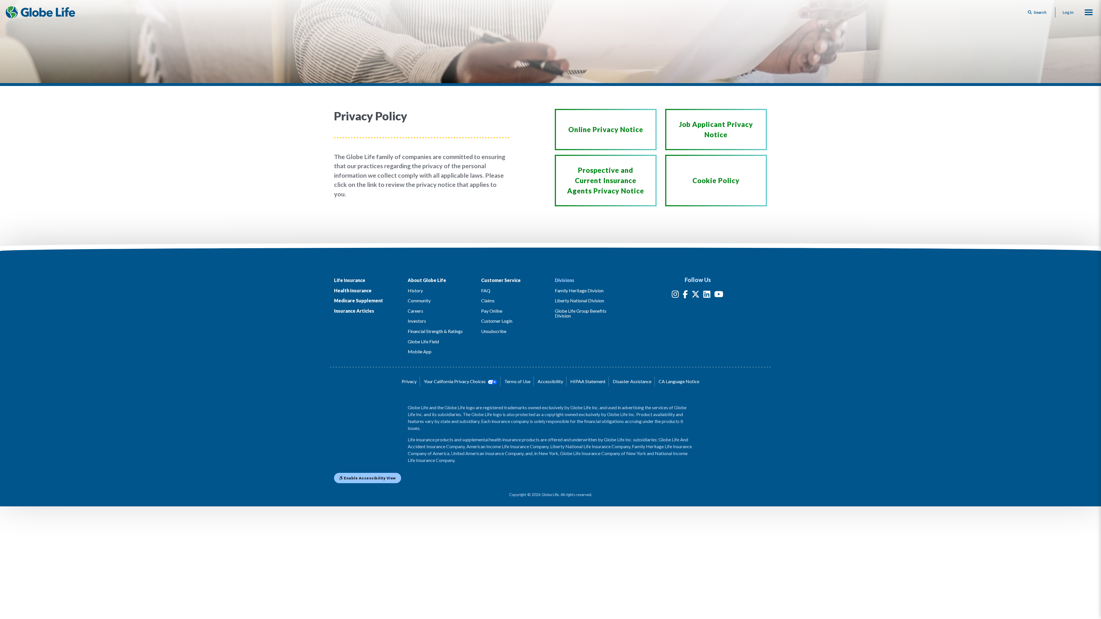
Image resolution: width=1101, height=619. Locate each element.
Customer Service (501, 280)
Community (419, 300)
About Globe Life (427, 280)
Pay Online (491, 311)
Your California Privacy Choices (455, 381)
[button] (1088, 12)
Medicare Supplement (358, 300)
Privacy (409, 381)
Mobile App (420, 351)
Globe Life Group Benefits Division (580, 313)
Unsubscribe (493, 331)
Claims (488, 300)
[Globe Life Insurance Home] (40, 12)
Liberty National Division (579, 300)
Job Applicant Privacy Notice (716, 129)
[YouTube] (718, 295)
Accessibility (550, 381)
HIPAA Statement (588, 381)
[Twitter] (696, 295)
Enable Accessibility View (369, 478)
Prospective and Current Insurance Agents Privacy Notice (605, 180)
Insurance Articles (354, 311)
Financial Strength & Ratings (435, 331)
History (415, 290)
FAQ (485, 290)
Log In (1068, 12)
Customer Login (496, 321)
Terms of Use (517, 381)
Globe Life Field (423, 341)
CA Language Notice (679, 381)
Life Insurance (349, 280)
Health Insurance (353, 290)
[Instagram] (675, 295)
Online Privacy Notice (605, 129)
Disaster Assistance (632, 381)
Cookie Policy (715, 180)
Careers (415, 311)
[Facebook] (685, 295)
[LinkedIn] (706, 295)
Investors (417, 321)
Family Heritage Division (579, 290)
